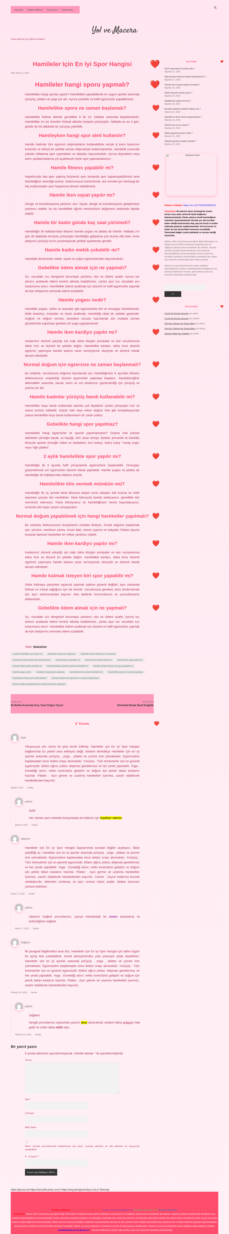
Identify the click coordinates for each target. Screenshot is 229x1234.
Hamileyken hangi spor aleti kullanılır (29, 678)
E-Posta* (29, 1113)
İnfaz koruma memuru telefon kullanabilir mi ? (185, 77)
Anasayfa (18, 10)
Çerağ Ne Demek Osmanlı (176, 313)
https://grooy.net (20, 1189)
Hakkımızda (67, 10)
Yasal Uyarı (52, 10)
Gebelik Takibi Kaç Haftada (176, 334)
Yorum (28, 1060)
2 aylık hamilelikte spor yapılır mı (27, 654)
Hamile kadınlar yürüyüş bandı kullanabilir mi (67, 666)
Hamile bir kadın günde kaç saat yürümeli (31, 660)
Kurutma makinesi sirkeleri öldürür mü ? (182, 109)
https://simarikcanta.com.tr (45, 1189)
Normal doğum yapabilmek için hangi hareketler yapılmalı (39, 684)
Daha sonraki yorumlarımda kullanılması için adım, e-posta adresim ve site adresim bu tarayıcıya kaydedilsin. (82, 1148)
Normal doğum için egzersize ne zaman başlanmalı (75, 678)
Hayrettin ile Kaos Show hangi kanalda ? (183, 117)
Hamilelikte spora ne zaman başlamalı (125, 672)
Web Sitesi (30, 1127)
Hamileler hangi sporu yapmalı (50, 672)
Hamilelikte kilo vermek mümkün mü (86, 672)
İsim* (27, 1099)
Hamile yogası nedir (22, 672)
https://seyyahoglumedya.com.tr (80, 1189)
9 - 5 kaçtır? (32, 1156)
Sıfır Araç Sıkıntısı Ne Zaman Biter (179, 323)
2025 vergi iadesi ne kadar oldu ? (179, 68)
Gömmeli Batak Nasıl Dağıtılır (135, 705)
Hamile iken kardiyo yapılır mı (98, 660)
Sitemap (104, 1189)
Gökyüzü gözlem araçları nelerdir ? (180, 141)
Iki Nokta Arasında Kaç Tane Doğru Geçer (37, 705)
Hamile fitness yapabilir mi (68, 660)
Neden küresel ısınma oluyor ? (178, 93)
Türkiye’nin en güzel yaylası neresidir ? (182, 85)
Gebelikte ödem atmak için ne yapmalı (98, 654)
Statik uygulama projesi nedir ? (178, 133)
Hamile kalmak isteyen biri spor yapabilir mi (113, 666)
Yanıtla (30, 788)
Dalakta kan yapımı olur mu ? (177, 101)
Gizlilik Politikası (35, 10)
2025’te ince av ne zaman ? (177, 125)
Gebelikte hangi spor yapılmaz (61, 654)
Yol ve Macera (114, 30)
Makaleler (40, 647)
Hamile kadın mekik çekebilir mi (27, 666)
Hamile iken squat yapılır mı (129, 660)
